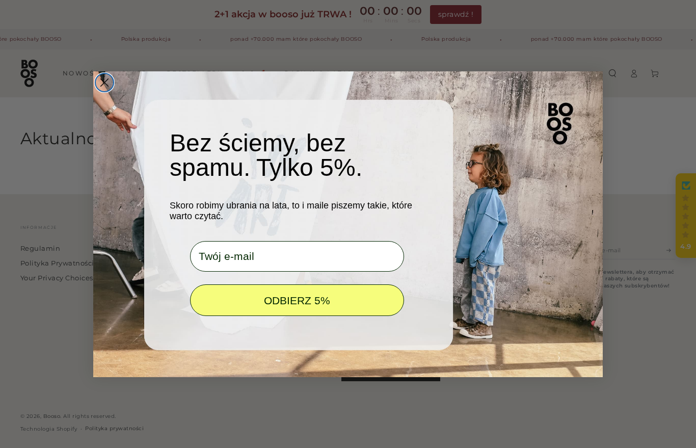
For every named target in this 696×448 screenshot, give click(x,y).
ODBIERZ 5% (297, 300)
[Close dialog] (104, 82)
